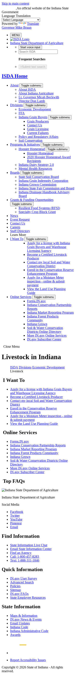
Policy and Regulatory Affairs (38, 136)
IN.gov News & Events (26, 619)
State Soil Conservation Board (39, 177)
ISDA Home (15, 76)
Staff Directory (20, 231)
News (14, 215)
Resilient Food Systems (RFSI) (39, 208)
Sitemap (15, 590)
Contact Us (34, 125)
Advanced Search (22, 582)
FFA (22, 113)
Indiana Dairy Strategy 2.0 (36, 165)
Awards (15, 635)
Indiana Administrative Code (29, 631)
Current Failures (38, 133)
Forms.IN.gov (36, 301)
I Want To (16, 239)
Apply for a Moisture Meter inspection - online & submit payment (46, 281)
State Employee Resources (28, 597)
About (14, 85)
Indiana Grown (37, 324)
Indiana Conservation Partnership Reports (38, 445)
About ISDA (27, 89)
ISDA (14, 367)
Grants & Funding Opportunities (31, 200)
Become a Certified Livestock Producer (36, 397)
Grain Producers (38, 121)
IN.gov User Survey (23, 578)
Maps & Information (23, 615)
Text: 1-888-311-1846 (24, 560)
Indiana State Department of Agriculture (36, 43)
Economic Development (35, 109)
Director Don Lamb (32, 101)
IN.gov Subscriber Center (44, 339)
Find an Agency (20, 553)
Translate (33, 23)
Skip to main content (15, 3)
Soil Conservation (30, 140)
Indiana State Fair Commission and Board (46, 188)
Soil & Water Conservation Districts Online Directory (45, 329)
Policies (15, 586)
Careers (15, 227)
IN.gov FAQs (19, 594)
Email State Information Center (31, 549)
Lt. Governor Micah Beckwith (39, 97)
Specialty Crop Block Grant (37, 212)
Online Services (20, 297)
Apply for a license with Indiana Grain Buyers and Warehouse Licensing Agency (48, 247)
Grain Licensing (38, 129)
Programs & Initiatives (25, 144)
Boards (15, 172)
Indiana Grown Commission (37, 184)
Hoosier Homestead (32, 149)
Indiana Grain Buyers (33, 117)
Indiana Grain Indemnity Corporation (43, 180)
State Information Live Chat (28, 545)
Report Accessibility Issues (28, 660)
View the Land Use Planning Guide (34, 423)
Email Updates (20, 623)
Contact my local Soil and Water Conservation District (48, 264)
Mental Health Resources (35, 168)
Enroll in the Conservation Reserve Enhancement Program (50, 271)
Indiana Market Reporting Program (50, 312)
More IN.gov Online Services (46, 335)
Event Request (20, 219)
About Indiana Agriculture (36, 93)
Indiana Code (19, 627)
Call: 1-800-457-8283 (24, 556)
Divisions (16, 105)
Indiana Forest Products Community (42, 318)
